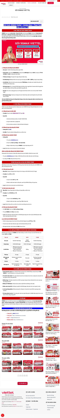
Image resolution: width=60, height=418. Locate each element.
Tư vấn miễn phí (22, 383)
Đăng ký (11, 5)
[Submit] (58, 1)
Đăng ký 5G (49, 399)
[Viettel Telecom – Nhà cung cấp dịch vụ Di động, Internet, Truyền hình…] (3, 4)
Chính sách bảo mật (9, 0)
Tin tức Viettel (24, 8)
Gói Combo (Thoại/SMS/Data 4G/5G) (33, 397)
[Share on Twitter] (20, 376)
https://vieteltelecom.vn (18, 319)
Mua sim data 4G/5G (51, 397)
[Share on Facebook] (18, 376)
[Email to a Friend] (23, 376)
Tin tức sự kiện (16, 0)
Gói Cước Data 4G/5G (30, 395)
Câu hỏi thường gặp (42, 2)
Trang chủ (2, 0)
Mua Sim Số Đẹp (50, 395)
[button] (1, 191)
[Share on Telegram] (27, 376)
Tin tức (20, 8)
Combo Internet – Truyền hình (32, 409)
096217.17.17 (16, 313)
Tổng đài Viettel (50, 407)
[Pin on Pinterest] (25, 376)
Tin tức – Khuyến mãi (32, 2)
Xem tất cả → (40, 323)
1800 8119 (15, 406)
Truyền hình (28, 407)
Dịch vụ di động (11, 2)
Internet (27, 404)
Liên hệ (21, 0)
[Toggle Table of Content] (40, 22)
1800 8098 (14, 404)
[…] (49, 281)
